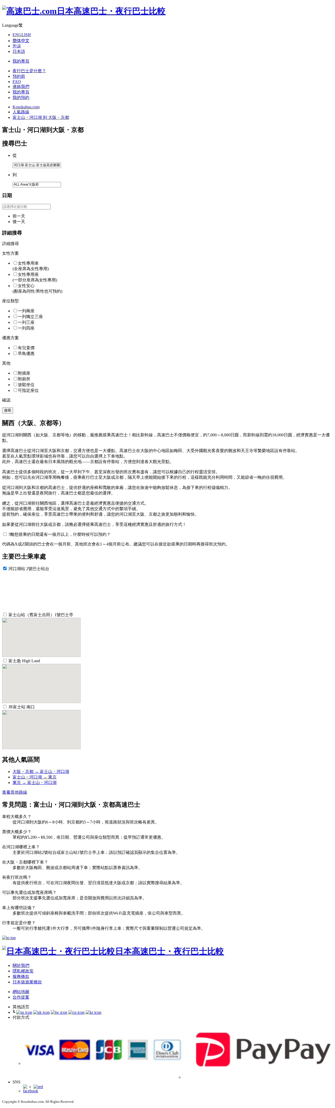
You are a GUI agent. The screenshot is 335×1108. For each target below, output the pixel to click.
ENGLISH (22, 34)
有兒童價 (26, 348)
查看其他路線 (14, 792)
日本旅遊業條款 (27, 982)
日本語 (19, 51)
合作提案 (21, 997)
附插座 (24, 373)
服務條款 (21, 976)
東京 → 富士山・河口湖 (35, 782)
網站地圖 (21, 991)
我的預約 (21, 97)
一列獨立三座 (30, 316)
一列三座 (26, 322)
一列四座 (26, 328)
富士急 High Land (24, 661)
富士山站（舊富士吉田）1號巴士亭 (40, 615)
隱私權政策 (23, 971)
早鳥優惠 (26, 353)
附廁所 (24, 379)
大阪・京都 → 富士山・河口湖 (41, 771)
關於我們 (21, 965)
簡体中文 (21, 40)
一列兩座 (26, 311)
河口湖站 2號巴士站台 (28, 568)
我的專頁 (21, 61)
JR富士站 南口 (21, 707)
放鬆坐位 (26, 384)
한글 (17, 46)
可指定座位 (28, 390)
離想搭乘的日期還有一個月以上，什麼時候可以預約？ (59, 534)
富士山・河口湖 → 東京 (35, 777)
